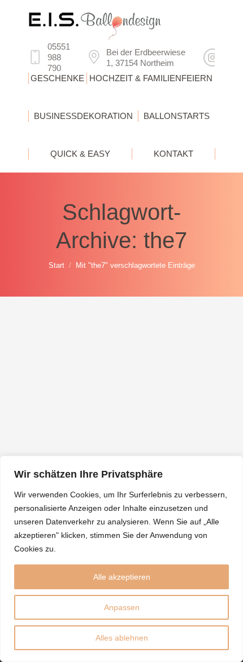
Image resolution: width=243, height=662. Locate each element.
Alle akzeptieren (121, 576)
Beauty (54, 399)
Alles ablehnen (122, 637)
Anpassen (122, 607)
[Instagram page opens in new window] (212, 57)
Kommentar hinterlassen (86, 412)
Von (89, 399)
